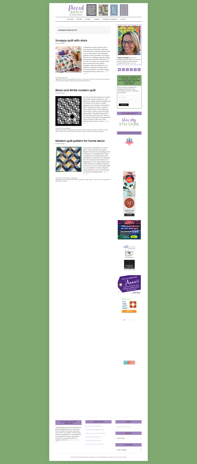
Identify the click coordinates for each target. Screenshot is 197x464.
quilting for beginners (98, 131)
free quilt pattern (66, 128)
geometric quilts (73, 179)
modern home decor (95, 79)
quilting (71, 80)
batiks (64, 79)
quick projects (105, 79)
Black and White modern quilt (75, 90)
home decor (78, 79)
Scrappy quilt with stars (71, 40)
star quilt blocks (86, 80)
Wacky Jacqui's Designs (120, 457)
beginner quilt (66, 130)
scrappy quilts (77, 80)
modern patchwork (76, 131)
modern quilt (84, 131)
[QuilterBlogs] (129, 362)
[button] (129, 19)
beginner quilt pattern (76, 130)
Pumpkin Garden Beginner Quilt (94, 430)
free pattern (100, 130)
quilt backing (58, 80)
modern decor (86, 79)
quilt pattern (66, 80)
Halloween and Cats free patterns (95, 433)
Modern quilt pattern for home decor (80, 141)
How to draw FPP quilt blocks (93, 426)
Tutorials (64, 181)
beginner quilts (86, 130)
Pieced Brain (98, 10)
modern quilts (65, 178)
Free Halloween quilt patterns (94, 437)
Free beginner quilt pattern (93, 440)
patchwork (107, 179)
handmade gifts (70, 79)
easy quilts (64, 77)
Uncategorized (73, 178)
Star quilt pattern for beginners (94, 444)
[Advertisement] (129, 346)
